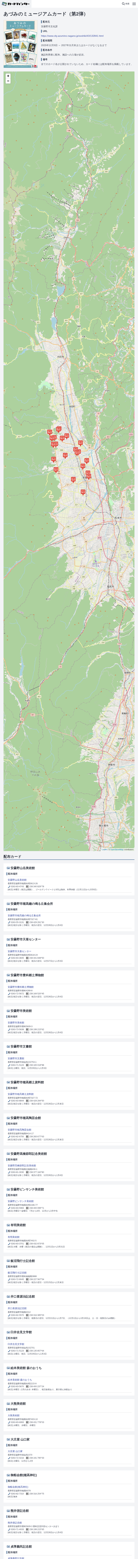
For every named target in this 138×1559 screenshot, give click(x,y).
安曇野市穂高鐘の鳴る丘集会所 (24, 915)
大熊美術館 (14, 1415)
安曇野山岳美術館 (17, 879)
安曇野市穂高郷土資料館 (21, 1094)
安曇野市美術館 (16, 1022)
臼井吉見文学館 (16, 1344)
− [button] (8, 81)
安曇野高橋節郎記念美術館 (22, 1165)
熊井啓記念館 (15, 1522)
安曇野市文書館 (16, 1058)
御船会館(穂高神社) (18, 1487)
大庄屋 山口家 (15, 1451)
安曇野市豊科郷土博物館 (21, 987)
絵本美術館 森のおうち (20, 1379)
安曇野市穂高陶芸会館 (19, 1129)
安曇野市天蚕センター (19, 951)
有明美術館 (14, 1237)
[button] (125, 4)
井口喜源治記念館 (17, 1308)
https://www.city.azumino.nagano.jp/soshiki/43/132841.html (72, 35)
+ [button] (8, 76)
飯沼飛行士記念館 (17, 1272)
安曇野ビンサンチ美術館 (21, 1201)
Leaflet (104, 850)
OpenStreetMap (116, 850)
